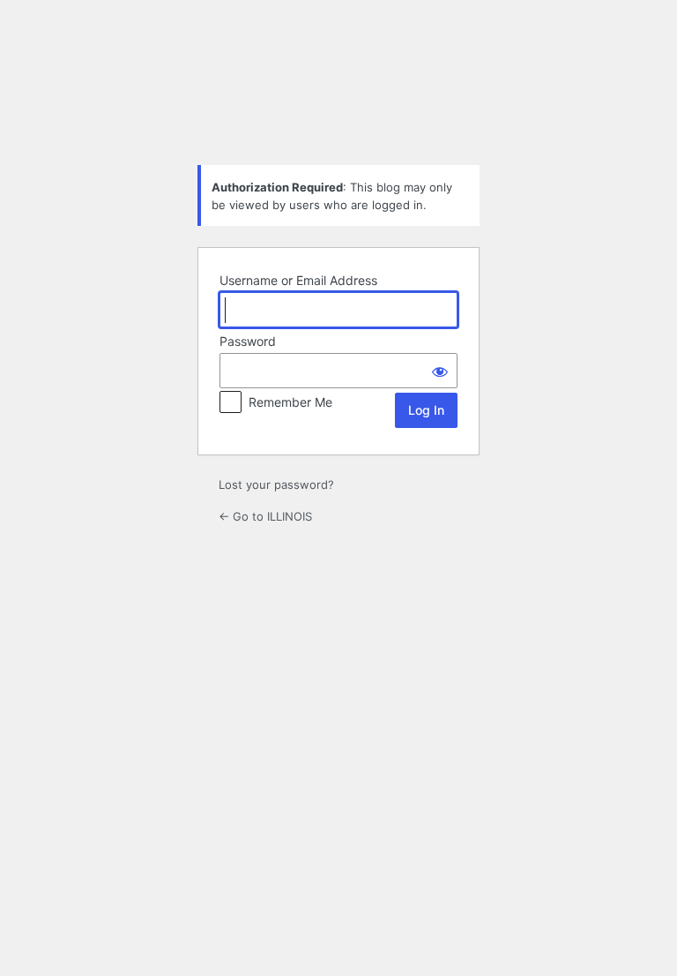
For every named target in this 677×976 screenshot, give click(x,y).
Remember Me (290, 401)
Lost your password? (276, 484)
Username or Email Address (298, 280)
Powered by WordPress (338, 107)
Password (247, 341)
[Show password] (440, 370)
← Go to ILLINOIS (265, 516)
